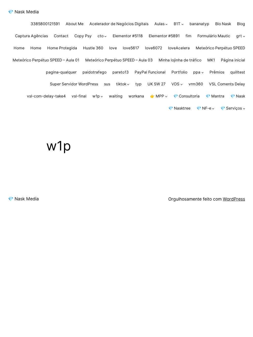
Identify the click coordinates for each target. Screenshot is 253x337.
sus (107, 84)
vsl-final (79, 96)
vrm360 (196, 84)
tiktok (121, 84)
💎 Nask (237, 96)
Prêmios (217, 72)
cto (101, 36)
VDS (175, 84)
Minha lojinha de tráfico (180, 60)
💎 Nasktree (179, 108)
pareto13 (120, 72)
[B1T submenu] (182, 24)
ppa (196, 72)
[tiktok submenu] (128, 84)
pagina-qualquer (61, 72)
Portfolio (179, 72)
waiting (116, 96)
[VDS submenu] (181, 84)
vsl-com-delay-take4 (46, 96)
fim (188, 36)
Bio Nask (223, 23)
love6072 (153, 48)
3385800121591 (45, 23)
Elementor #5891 (164, 36)
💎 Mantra (215, 96)
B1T (177, 23)
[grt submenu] (244, 36)
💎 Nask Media (23, 11)
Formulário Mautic (213, 36)
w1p (96, 96)
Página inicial (233, 60)
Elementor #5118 (128, 36)
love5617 (131, 48)
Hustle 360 (93, 48)
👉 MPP (157, 96)
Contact (61, 36)
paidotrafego (94, 72)
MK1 (211, 60)
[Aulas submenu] (166, 24)
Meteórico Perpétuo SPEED (220, 48)
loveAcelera (179, 48)
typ (138, 84)
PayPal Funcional (150, 72)
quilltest (237, 72)
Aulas (159, 23)
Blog (241, 23)
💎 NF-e (203, 108)
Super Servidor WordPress (74, 84)
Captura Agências (31, 36)
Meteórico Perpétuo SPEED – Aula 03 (119, 60)
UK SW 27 (157, 84)
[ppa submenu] (202, 72)
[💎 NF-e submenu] (213, 108)
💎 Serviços (231, 108)
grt (239, 36)
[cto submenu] (105, 36)
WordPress (234, 199)
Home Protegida (62, 48)
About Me (75, 23)
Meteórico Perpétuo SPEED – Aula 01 (46, 60)
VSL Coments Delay (227, 84)
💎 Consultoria (186, 96)
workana (136, 96)
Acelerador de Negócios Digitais (118, 23)
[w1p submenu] (102, 96)
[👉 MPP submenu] (166, 96)
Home (19, 48)
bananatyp (199, 23)
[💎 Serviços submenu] (244, 108)
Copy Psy (83, 36)
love (113, 48)
